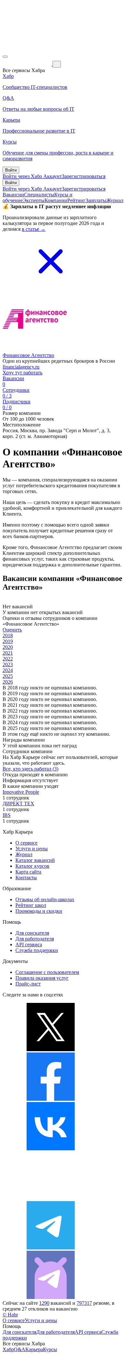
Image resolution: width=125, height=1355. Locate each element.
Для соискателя (32, 933)
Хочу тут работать (22, 372)
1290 (44, 1303)
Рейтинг (76, 200)
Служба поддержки (36, 950)
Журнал (114, 200)
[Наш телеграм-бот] (51, 1297)
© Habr (10, 1314)
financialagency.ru (21, 366)
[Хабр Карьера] (28, 64)
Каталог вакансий (35, 860)
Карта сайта (28, 871)
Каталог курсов (32, 866)
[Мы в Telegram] (51, 1247)
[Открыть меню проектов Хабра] (5, 57)
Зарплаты (96, 200)
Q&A (19, 1349)
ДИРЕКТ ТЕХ (18, 803)
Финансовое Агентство (28, 355)
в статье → (34, 229)
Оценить (12, 629)
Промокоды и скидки (38, 911)
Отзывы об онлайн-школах (44, 899)
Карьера (34, 1349)
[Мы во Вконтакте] (51, 1148)
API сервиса (28, 944)
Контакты (26, 877)
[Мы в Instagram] (51, 1198)
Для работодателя (34, 938)
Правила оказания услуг (42, 978)
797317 (84, 1303)
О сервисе (26, 843)
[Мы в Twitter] (51, 1049)
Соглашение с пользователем (47, 972)
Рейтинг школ (30, 905)
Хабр (8, 1349)
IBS (7, 815)
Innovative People (21, 792)
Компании (56, 200)
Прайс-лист (28, 983)
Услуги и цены (31, 848)
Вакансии (13, 194)
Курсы (50, 1349)
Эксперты (34, 200)
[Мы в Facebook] (51, 1099)
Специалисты (39, 194)
